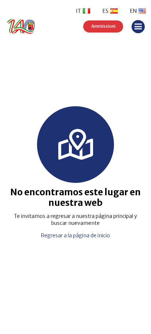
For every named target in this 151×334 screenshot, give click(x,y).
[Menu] (138, 26)
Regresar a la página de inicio (75, 235)
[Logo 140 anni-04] (32, 26)
